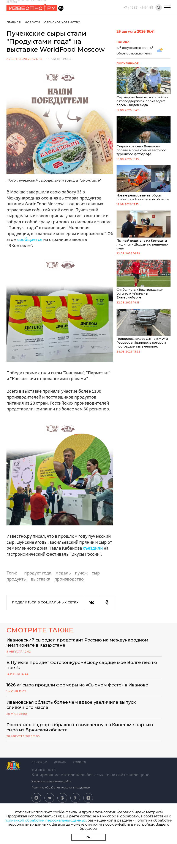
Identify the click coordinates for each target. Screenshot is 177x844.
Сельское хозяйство (62, 22)
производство (69, 579)
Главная (13, 22)
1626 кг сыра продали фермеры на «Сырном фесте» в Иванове (77, 685)
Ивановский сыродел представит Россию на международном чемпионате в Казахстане (77, 642)
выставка (40, 579)
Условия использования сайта (51, 781)
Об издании (39, 762)
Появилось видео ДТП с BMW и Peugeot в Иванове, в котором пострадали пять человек (142, 342)
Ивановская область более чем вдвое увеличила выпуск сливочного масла (71, 705)
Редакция (79, 762)
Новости (32, 22)
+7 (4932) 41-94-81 (138, 8)
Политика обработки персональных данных (61, 787)
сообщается (29, 239)
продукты (16, 579)
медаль (63, 573)
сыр (96, 573)
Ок (88, 837)
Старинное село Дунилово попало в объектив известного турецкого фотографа (141, 150)
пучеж (81, 573)
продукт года (37, 573)
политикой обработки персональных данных (45, 820)
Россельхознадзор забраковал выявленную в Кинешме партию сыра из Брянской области (79, 727)
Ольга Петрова (59, 59)
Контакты (60, 762)
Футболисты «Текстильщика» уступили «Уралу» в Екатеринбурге (140, 293)
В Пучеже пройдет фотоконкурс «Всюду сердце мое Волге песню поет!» (81, 665)
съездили (93, 548)
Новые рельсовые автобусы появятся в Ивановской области (143, 197)
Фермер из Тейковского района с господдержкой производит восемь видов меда (142, 101)
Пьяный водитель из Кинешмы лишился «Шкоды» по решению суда (142, 244)
